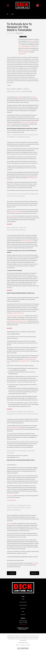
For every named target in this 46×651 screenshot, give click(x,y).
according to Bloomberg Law (17, 313)
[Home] (23, 5)
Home (23, 599)
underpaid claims (22, 53)
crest (19, 44)
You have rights (35, 563)
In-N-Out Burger (26, 359)
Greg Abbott (20, 97)
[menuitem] (17, 645)
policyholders (21, 51)
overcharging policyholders (14, 427)
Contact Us (23, 614)
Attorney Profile (23, 602)
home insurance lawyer (27, 50)
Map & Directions (23, 624)
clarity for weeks (16, 211)
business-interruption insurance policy (16, 315)
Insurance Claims (23, 605)
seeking (11, 211)
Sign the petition (10, 495)
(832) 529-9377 (23, 629)
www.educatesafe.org (11, 500)
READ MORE (9, 224)
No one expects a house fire (27, 240)
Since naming (10, 523)
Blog (23, 611)
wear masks (33, 97)
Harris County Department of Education (27, 46)
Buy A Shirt (23, 608)
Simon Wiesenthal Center (24, 361)
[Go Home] (7, 14)
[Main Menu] (8, 5)
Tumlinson (32, 41)
